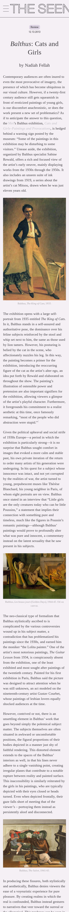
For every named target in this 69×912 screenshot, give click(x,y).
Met (11, 123)
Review (35, 27)
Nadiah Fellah (37, 65)
